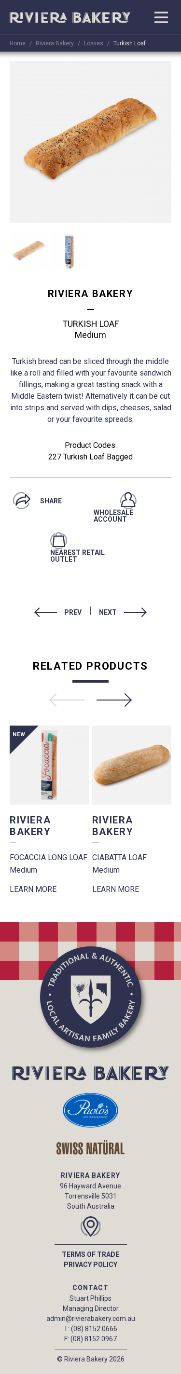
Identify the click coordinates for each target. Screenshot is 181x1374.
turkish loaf (129, 43)
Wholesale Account (113, 516)
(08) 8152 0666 (94, 1329)
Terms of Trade (90, 1254)
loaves (93, 43)
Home (18, 43)
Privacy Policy (90, 1264)
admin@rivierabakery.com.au (90, 1318)
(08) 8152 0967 (93, 1339)
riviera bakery (55, 43)
